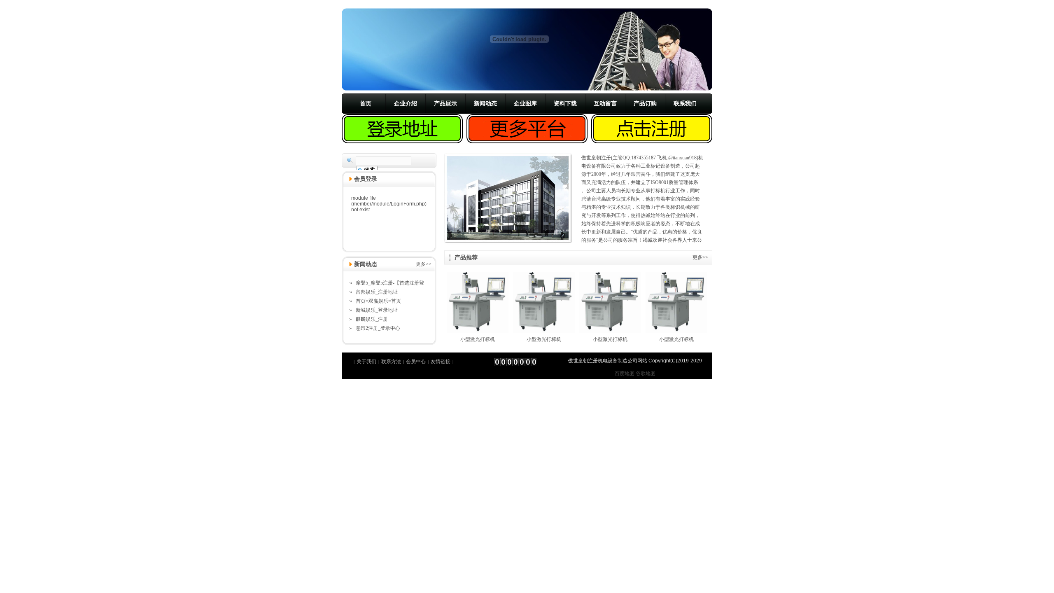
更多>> (700, 257)
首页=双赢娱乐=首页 (378, 301)
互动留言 (605, 103)
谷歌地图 (645, 373)
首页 (365, 103)
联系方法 (391, 361)
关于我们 (366, 361)
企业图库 (525, 103)
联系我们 (685, 103)
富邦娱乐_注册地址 (377, 292)
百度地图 (624, 373)
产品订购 (645, 103)
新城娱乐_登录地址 (377, 310)
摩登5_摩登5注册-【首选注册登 (390, 283)
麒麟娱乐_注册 (372, 319)
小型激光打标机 (477, 339)
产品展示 (445, 103)
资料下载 (565, 103)
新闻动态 (485, 103)
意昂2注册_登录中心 (378, 328)
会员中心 (416, 361)
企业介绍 (405, 103)
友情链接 (440, 361)
